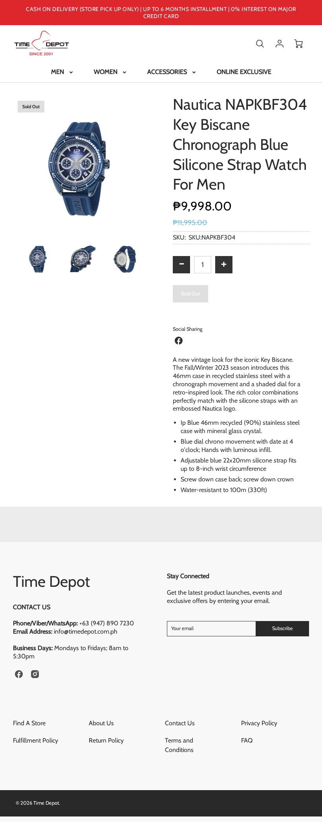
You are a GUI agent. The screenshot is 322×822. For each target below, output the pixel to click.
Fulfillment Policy (35, 740)
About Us (101, 723)
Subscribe (282, 628)
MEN (57, 72)
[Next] (155, 163)
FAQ (246, 740)
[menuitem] (62, 72)
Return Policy (106, 740)
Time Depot (51, 581)
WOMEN (105, 72)
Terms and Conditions (179, 745)
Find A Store (29, 723)
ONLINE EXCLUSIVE (244, 72)
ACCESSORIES (167, 72)
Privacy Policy (259, 723)
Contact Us (180, 723)
